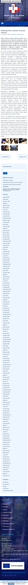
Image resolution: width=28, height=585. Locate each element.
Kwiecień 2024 (6, 251)
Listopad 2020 (6, 337)
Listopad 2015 (6, 461)
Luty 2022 (5, 306)
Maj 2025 (5, 228)
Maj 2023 (5, 274)
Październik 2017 (7, 415)
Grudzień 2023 (6, 260)
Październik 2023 (7, 264)
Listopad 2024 (6, 239)
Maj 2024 (5, 249)
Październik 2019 (7, 364)
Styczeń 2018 (6, 408)
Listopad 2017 (6, 412)
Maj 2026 (5, 203)
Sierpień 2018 (6, 394)
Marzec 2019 (6, 379)
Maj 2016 (5, 448)
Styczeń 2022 (6, 308)
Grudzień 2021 (6, 310)
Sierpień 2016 (6, 444)
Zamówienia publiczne (8, 490)
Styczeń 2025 (6, 234)
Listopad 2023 (6, 262)
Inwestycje (5, 521)
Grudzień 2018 (6, 385)
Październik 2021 (7, 314)
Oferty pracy (6, 488)
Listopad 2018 (6, 387)
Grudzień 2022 (6, 285)
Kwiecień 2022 (6, 302)
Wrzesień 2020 (6, 341)
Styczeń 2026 (6, 211)
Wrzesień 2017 (6, 417)
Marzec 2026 (6, 207)
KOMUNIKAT (6, 186)
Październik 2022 (7, 289)
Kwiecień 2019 (6, 377)
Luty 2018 (5, 406)
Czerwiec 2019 (6, 373)
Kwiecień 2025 (6, 230)
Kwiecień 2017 (6, 427)
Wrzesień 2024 (6, 243)
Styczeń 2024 (6, 258)
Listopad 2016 (6, 438)
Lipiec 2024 (5, 247)
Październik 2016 (7, 440)
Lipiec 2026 (5, 199)
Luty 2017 (5, 431)
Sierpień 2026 (6, 197)
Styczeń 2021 (6, 333)
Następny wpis (22, 156)
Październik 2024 (7, 241)
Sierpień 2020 (6, 343)
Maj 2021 (5, 325)
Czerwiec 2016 (6, 446)
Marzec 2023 (6, 278)
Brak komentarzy (20, 34)
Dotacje (4, 486)
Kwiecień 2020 (6, 352)
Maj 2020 (5, 350)
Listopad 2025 (6, 216)
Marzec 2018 (6, 404)
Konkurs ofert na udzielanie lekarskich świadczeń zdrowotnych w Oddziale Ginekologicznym (11, 189)
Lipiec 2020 (5, 345)
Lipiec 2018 (5, 396)
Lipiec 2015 (5, 469)
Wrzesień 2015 (6, 465)
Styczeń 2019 (6, 383)
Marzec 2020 (6, 354)
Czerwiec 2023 (6, 272)
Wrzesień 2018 (6, 392)
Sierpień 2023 (6, 268)
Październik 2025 (7, 218)
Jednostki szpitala (7, 512)
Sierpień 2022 (6, 293)
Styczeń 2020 (6, 358)
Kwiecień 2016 (6, 450)
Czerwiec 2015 (6, 471)
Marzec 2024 (6, 253)
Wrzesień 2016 (6, 442)
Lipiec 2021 (5, 320)
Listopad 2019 (6, 362)
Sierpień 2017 (6, 419)
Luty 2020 (5, 356)
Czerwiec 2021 (6, 322)
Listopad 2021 (6, 312)
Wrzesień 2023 (6, 266)
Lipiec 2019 (5, 371)
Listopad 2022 (6, 287)
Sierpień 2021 (6, 318)
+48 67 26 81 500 (9, 575)
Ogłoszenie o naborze (8, 180)
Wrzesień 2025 (6, 220)
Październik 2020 (7, 339)
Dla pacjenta (6, 515)
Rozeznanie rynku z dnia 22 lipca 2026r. (12, 184)
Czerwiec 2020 (6, 348)
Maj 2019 (5, 375)
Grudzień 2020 (6, 335)
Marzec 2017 (6, 429)
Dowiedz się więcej (20, 583)
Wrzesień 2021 (6, 316)
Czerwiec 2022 (6, 297)
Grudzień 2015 (6, 459)
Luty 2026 (5, 209)
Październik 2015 (7, 463)
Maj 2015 (5, 473)
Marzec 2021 (6, 329)
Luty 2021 (5, 331)
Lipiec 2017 (5, 421)
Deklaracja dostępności (8, 529)
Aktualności (14, 34)
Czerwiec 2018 (6, 398)
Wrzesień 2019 (6, 366)
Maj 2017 (5, 425)
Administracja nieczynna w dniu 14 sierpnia (13, 182)
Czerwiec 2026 (6, 201)
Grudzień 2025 (6, 214)
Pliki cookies (6, 526)
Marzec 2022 (6, 304)
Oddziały (5, 509)
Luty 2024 (5, 255)
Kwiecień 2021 (6, 327)
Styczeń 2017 (6, 433)
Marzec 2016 (6, 452)
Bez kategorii (6, 484)
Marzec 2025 (6, 232)
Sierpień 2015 (6, 467)
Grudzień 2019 (6, 360)
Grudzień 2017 (6, 410)
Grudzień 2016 (6, 436)
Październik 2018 (7, 389)
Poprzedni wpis (5, 156)
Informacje (5, 507)
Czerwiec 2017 (6, 423)
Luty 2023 (5, 281)
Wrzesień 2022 (6, 291)
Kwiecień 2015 (6, 475)
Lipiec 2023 (5, 270)
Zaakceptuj (11, 583)
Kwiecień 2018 (6, 402)
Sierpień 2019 (6, 369)
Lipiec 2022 (5, 295)
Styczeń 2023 (6, 283)
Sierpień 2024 (6, 245)
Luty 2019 (5, 381)
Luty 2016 (5, 454)
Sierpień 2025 (6, 222)
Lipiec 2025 (5, 224)
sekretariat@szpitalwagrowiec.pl (13, 572)
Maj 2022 (5, 299)
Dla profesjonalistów (8, 518)
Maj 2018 (5, 400)
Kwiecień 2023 (6, 276)
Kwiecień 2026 (6, 205)
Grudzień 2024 (6, 237)
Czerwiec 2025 (6, 226)
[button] (6, 1)
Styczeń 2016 (6, 456)
